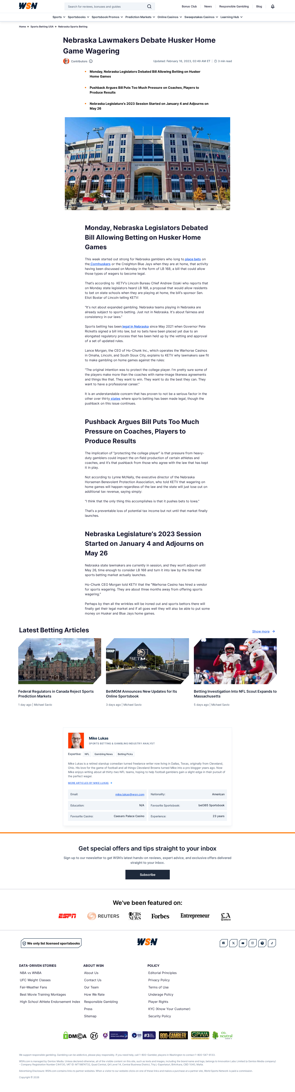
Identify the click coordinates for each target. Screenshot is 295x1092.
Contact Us (92, 980)
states (115, 399)
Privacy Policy (159, 980)
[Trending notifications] (273, 6)
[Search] (149, 6)
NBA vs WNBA (31, 973)
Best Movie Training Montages (43, 994)
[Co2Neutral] (222, 1035)
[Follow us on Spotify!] (262, 943)
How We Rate (94, 994)
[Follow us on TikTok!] (272, 943)
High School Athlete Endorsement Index (50, 1002)
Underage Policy (160, 994)
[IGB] (114, 1035)
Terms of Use (158, 987)
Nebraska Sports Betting (72, 26)
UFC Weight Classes (35, 980)
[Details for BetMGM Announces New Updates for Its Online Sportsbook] (147, 661)
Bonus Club (189, 6)
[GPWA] (200, 1035)
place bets (192, 259)
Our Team (91, 987)
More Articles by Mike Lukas (88, 782)
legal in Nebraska (135, 326)
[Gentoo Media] (143, 1035)
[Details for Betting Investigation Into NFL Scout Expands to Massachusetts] (235, 661)
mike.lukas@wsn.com (129, 794)
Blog (259, 6)
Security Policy (159, 1016)
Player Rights (158, 1002)
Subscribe (147, 875)
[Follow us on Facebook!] (224, 943)
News (208, 6)
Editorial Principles (162, 973)
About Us (91, 973)
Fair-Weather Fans (33, 987)
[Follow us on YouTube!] (243, 943)
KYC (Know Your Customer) (169, 1009)
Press (88, 1009)
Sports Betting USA (42, 26)
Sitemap (90, 1016)
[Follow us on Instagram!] (253, 943)
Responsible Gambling (234, 6)
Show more (261, 631)
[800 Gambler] (173, 1035)
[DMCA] (75, 1035)
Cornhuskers (100, 264)
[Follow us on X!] (233, 943)
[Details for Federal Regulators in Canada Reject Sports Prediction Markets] (59, 661)
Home (22, 26)
